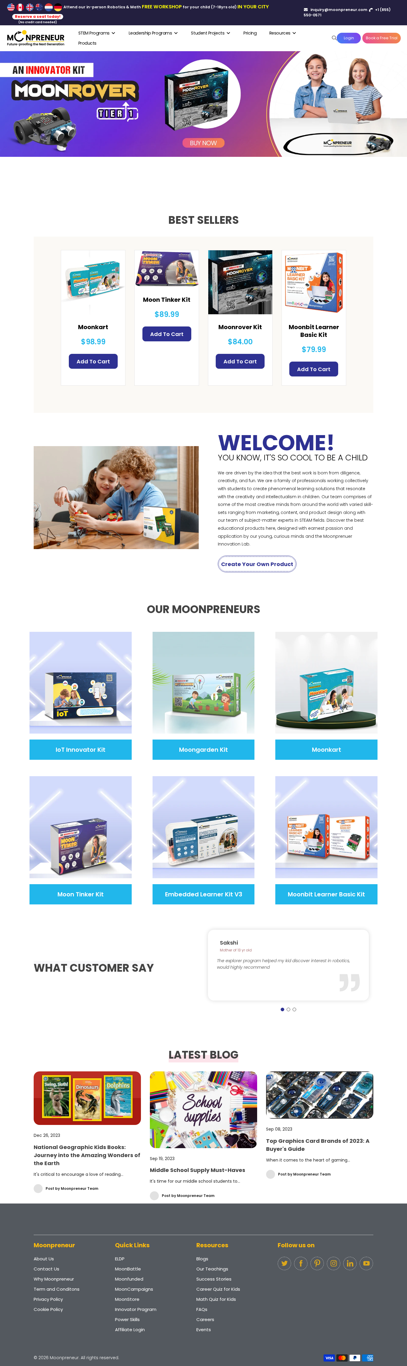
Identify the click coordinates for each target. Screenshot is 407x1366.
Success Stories (214, 1279)
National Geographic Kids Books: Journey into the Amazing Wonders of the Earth (87, 1155)
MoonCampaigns (134, 1289)
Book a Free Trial (381, 37)
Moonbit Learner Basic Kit (314, 331)
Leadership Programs (151, 33)
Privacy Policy (48, 1299)
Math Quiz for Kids (216, 1299)
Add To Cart (93, 361)
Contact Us (46, 1269)
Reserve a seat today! (37, 16)
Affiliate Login (130, 1329)
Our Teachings (212, 1269)
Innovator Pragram (135, 1309)
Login (349, 37)
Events (203, 1329)
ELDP (120, 1259)
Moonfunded (129, 1279)
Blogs (202, 1259)
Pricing (250, 33)
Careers (205, 1319)
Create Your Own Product (257, 564)
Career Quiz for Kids (218, 1289)
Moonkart (93, 327)
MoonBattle (128, 1269)
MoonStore (127, 1299)
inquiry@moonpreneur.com (338, 9)
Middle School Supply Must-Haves (197, 1170)
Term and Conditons (57, 1289)
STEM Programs (94, 33)
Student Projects (208, 33)
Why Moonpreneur (54, 1279)
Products (87, 43)
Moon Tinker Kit (166, 300)
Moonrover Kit (240, 327)
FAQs (201, 1309)
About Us (44, 1259)
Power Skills (127, 1319)
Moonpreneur (64, 1358)
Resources (280, 33)
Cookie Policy (48, 1309)
